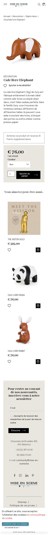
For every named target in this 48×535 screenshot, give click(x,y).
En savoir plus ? (12, 527)
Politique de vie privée (22, 505)
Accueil (7, 16)
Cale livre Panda (16, 295)
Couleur (11, 159)
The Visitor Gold (16, 239)
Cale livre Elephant (16, 20)
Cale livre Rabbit (16, 351)
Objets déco (31, 16)
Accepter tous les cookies (15, 524)
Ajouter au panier (24, 175)
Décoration (18, 16)
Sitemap (22, 502)
